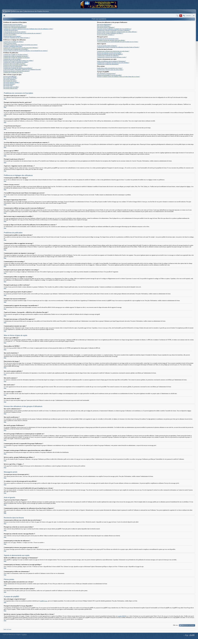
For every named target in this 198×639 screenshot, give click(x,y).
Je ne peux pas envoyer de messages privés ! (108, 38)
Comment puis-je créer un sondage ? (12, 59)
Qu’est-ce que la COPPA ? (9, 34)
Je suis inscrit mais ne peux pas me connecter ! (14, 32)
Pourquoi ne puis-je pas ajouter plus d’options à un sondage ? (18, 60)
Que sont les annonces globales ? (11, 82)
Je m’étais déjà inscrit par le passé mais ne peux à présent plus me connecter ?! (22, 33)
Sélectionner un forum (188, 625)
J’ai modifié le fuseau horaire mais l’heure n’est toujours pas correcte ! (20, 44)
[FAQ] (180, 15)
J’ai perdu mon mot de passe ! (10, 30)
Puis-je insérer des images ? (10, 81)
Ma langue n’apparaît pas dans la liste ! (12, 46)
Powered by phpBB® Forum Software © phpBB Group (192, 635)
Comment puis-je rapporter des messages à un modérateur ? (17, 68)
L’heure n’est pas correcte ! (10, 43)
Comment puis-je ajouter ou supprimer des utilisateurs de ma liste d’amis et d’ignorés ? (118, 47)
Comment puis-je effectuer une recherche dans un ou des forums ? (113, 51)
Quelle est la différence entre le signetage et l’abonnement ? (111, 61)
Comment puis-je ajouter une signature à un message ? (16, 57)
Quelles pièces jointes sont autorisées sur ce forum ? (109, 68)
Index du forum (7, 629)
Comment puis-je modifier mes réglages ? (13, 41)
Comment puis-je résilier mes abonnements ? (108, 64)
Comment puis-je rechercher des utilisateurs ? (108, 55)
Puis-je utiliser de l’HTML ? (10, 78)
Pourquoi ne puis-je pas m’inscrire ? (12, 36)
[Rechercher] (177, 15)
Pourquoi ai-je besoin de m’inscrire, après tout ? (15, 26)
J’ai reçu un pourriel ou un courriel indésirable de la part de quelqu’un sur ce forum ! (117, 41)
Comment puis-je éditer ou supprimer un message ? (15, 56)
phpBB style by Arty (186, 635)
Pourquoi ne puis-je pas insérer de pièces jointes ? (15, 65)
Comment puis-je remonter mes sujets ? (13, 72)
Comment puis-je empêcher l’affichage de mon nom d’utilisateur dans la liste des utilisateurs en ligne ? (28, 29)
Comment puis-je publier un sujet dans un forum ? (15, 54)
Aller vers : (175, 625)
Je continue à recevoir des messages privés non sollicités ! (111, 40)
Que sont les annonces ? (9, 84)
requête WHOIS (122, 616)
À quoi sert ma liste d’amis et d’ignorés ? (107, 45)
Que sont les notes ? (8, 85)
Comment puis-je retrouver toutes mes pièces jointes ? (110, 69)
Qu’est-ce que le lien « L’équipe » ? (105, 34)
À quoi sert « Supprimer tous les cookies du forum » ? (16, 37)
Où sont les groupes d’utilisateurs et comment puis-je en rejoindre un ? (114, 29)
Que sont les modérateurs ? (103, 26)
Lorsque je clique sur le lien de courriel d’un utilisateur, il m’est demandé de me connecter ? (25, 50)
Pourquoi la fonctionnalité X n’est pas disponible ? (109, 75)
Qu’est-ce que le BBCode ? (10, 76)
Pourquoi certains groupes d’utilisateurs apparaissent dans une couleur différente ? (117, 32)
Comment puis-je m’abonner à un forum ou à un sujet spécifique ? (113, 62)
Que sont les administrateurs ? (104, 24)
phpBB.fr (24, 634)
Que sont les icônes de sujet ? (10, 88)
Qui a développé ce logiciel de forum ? (106, 73)
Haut (5, 99)
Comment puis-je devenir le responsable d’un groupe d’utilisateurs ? (113, 30)
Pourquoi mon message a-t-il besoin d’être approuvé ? (16, 71)
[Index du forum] (4, 15)
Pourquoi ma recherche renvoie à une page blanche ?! (110, 54)
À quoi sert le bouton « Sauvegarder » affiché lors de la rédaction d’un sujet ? (22, 69)
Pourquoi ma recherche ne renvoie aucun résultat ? (109, 52)
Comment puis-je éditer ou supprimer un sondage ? (15, 62)
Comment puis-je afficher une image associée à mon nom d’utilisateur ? (20, 47)
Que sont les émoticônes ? (9, 79)
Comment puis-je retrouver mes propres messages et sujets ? (111, 57)
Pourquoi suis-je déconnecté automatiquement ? (15, 27)
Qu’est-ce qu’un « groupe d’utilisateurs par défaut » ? (110, 33)
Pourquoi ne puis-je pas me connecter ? (12, 24)
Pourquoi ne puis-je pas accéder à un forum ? (14, 63)
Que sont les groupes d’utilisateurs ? (106, 27)
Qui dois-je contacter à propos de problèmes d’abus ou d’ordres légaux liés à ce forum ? (118, 76)
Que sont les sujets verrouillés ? (11, 87)
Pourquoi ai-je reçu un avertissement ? (12, 66)
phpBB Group (43, 601)
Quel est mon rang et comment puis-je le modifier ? (15, 49)
